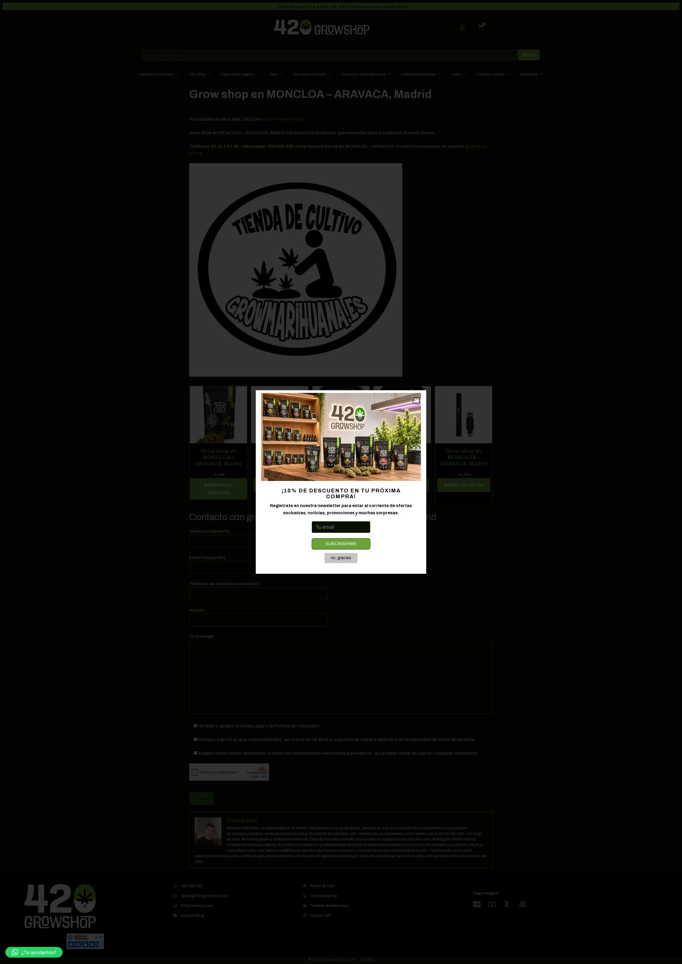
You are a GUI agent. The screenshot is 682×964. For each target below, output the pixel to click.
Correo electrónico (332, 516)
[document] (341, 482)
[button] (34, 952)
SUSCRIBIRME (341, 543)
